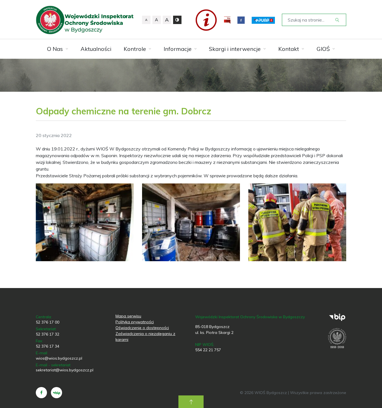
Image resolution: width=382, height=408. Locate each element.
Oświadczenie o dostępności (142, 327)
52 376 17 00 (47, 322)
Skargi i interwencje (235, 48)
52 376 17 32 (47, 334)
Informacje (178, 48)
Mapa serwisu (128, 316)
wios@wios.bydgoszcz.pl (59, 358)
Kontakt (288, 48)
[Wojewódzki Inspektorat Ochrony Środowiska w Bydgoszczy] (85, 20)
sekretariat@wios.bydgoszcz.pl (64, 369)
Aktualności (96, 48)
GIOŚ (323, 48)
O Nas (55, 48)
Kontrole (135, 48)
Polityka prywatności (134, 321)
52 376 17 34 (47, 346)
